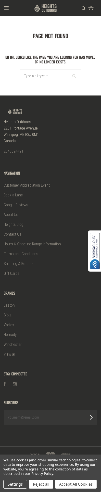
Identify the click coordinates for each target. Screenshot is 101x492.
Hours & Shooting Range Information (32, 244)
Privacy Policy (42, 473)
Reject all (41, 484)
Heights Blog (13, 224)
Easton (9, 305)
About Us (11, 214)
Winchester (13, 344)
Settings (15, 484)
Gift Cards (11, 273)
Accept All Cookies (76, 484)
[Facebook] (5, 384)
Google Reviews (16, 205)
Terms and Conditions (21, 254)
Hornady (10, 334)
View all (9, 354)
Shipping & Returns (19, 263)
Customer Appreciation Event (27, 185)
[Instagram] (15, 384)
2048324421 (13, 151)
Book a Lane (13, 195)
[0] (91, 8)
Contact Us (12, 234)
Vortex (9, 325)
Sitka (8, 315)
